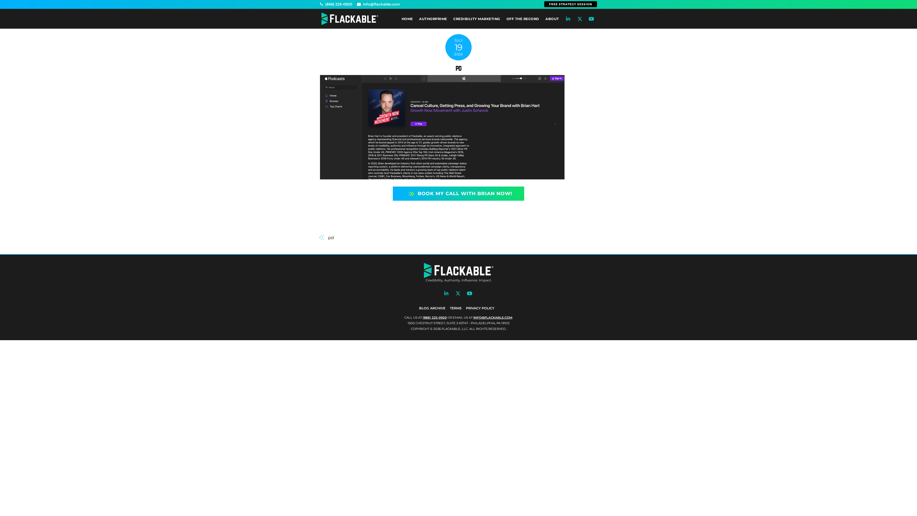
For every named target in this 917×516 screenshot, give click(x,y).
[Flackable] (350, 24)
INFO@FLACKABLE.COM (492, 317)
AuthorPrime (433, 19)
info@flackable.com (381, 4)
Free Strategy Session (570, 4)
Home (407, 19)
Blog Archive (432, 308)
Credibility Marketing (476, 19)
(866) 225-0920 (338, 4)
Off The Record (522, 19)
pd (458, 68)
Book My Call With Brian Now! (465, 193)
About (552, 19)
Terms (456, 308)
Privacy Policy (480, 308)
